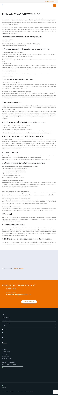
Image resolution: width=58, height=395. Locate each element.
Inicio (4, 314)
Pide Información (29, 301)
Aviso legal (4, 354)
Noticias (5, 325)
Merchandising (6, 322)
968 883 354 (11, 288)
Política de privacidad (6, 353)
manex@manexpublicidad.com (18, 294)
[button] (54, 5)
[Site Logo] (6, 5)
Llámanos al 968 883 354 (49, 1)
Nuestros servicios (7, 320)
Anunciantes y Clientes (7, 358)
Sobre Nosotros (6, 317)
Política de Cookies (6, 356)
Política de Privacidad (18, 268)
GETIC (32, 391)
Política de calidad (6, 351)
